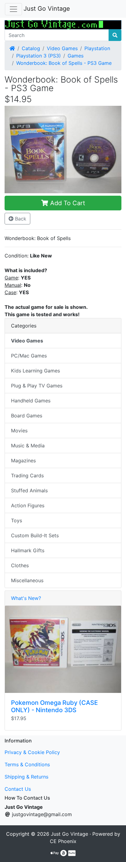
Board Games (26, 416)
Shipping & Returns (26, 777)
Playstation (97, 48)
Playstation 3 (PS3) (38, 56)
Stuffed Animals (29, 490)
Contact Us (18, 789)
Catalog (31, 48)
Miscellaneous (27, 580)
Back (19, 219)
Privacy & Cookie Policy (32, 752)
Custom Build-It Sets (35, 535)
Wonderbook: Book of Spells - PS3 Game (64, 63)
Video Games (62, 48)
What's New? (26, 598)
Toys (16, 520)
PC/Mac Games (29, 356)
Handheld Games (30, 401)
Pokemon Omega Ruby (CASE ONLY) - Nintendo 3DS (54, 706)
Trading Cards (27, 475)
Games (75, 56)
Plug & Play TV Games (36, 386)
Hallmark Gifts (27, 550)
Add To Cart (66, 203)
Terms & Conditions (27, 764)
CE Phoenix (63, 841)
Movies (19, 430)
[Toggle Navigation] (13, 9)
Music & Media (28, 445)
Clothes (20, 565)
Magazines (23, 460)
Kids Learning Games (35, 371)
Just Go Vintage (47, 8)
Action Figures (27, 505)
